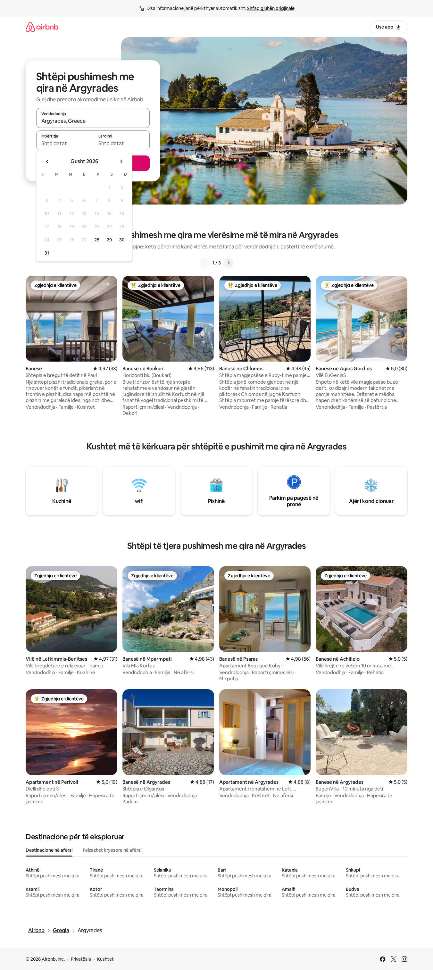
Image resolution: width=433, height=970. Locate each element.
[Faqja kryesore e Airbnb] (42, 27)
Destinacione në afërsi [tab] (49, 850)
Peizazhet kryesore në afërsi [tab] (112, 850)
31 (47, 253)
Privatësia (81, 959)
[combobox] (93, 121)
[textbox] (64, 143)
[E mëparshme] (205, 263)
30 (122, 240)
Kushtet (105, 959)
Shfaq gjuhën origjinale (271, 8)
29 (109, 240)
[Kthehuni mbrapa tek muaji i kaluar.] (47, 161)
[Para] (228, 263)
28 (96, 240)
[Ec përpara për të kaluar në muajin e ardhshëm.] (121, 161)
